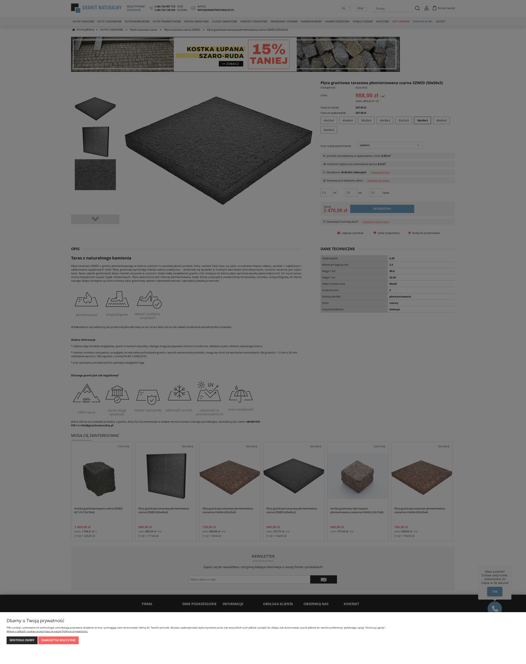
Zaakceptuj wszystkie (58, 640)
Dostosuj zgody (22, 640)
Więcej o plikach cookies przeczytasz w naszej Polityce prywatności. (47, 631)
